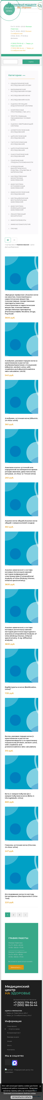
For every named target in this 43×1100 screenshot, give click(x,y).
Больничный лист (14, 1033)
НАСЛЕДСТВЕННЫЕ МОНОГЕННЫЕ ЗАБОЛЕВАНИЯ (19, 178)
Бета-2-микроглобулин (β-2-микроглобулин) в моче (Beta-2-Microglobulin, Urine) (20, 796)
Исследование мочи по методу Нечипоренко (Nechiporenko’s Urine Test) (21, 896)
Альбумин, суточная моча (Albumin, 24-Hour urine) (21, 419)
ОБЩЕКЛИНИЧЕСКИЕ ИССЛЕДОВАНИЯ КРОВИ (21, 84)
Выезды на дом (13, 1037)
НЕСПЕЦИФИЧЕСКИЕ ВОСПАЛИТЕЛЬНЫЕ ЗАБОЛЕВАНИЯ (19, 200)
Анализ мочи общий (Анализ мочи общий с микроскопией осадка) (21, 522)
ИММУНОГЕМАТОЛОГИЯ (20, 224)
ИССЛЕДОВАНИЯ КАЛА (20, 100)
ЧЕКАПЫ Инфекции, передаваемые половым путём (21, 118)
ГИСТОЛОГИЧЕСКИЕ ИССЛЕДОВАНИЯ (19, 143)
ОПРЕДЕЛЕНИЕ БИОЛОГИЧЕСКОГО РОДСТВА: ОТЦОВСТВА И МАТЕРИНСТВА (21, 169)
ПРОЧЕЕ (14, 228)
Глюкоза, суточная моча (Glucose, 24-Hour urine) (20, 846)
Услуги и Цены (14, 1029)
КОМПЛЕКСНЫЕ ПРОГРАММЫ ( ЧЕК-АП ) (20, 111)
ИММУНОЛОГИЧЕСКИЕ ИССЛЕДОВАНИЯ (20, 193)
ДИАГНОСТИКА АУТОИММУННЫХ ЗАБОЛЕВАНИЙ (18, 186)
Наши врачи (12, 1026)
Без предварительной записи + (19, 318)
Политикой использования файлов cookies (20, 1093)
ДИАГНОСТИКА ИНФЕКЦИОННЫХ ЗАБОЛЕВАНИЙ (18, 208)
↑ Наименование (22, 245)
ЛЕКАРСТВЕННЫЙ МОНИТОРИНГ (18, 215)
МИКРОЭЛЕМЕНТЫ (18, 220)
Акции (9, 1041)
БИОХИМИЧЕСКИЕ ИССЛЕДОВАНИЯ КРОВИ (21, 90)
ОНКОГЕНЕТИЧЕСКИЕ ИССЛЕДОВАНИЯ (19, 155)
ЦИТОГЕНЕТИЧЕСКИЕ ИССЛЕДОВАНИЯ (19, 149)
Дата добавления (12, 247)
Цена (32, 245)
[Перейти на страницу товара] (21, 273)
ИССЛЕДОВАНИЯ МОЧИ (20, 95)
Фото (9, 1045)
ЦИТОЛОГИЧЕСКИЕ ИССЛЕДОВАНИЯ (18, 137)
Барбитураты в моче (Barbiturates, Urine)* (20, 688)
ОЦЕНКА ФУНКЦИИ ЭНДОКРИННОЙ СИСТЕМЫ (22, 105)
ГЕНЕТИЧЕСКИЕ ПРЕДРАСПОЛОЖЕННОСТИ (22, 161)
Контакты (11, 1050)
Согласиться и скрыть (21, 1097)
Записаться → (16, 967)
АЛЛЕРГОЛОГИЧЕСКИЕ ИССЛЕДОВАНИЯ (20, 131)
